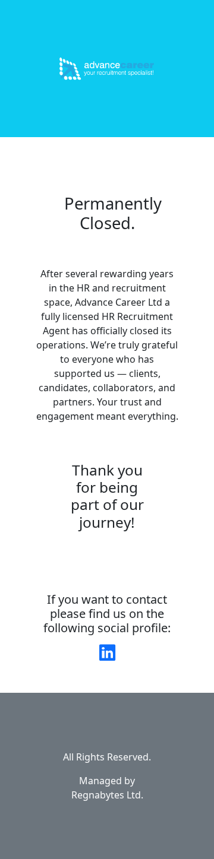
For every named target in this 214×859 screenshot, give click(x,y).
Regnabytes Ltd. (107, 794)
